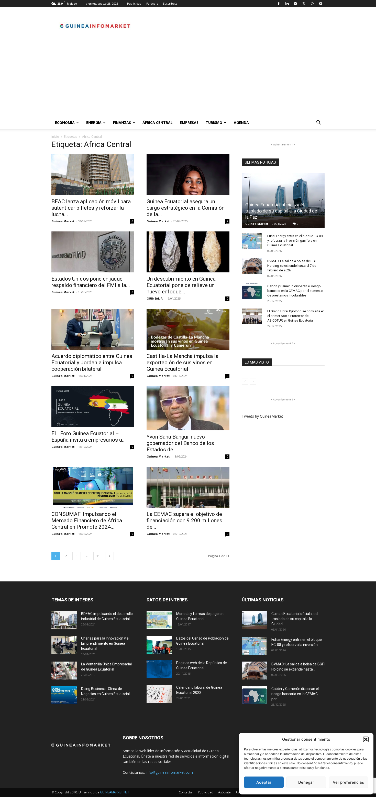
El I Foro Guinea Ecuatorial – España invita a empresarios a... (88, 436)
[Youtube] (321, 3)
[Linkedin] (287, 3)
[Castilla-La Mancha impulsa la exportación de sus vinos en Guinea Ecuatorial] (188, 329)
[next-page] (109, 556)
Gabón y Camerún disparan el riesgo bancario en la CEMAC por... (295, 694)
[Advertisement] (188, 78)
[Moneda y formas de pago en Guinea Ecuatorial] (159, 620)
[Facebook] (278, 3)
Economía (65, 122)
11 (98, 556)
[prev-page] (245, 381)
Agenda (241, 122)
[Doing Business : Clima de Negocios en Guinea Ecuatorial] (64, 695)
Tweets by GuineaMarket (262, 416)
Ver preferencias (348, 782)
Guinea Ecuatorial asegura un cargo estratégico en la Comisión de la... (186, 207)
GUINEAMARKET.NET (114, 792)
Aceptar (263, 782)
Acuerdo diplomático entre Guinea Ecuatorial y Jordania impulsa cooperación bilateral (91, 362)
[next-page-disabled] (253, 381)
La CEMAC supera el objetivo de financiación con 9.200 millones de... (184, 520)
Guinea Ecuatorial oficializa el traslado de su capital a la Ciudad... (294, 619)
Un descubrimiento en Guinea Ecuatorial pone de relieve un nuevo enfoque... (181, 285)
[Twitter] (304, 3)
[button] (365, 739)
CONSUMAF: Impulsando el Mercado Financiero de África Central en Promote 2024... (86, 520)
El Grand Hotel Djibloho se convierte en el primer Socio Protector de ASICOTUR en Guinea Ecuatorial (296, 315)
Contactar (186, 792)
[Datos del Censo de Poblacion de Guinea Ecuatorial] (159, 645)
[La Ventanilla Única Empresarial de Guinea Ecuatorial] (64, 670)
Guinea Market (62, 221)
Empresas (189, 122)
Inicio (55, 136)
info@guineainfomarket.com (169, 772)
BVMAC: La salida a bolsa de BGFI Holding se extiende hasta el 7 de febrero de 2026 (292, 265)
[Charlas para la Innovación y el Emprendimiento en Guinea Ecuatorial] (64, 645)
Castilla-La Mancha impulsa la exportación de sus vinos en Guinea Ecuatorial (182, 362)
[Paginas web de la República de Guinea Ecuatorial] (159, 669)
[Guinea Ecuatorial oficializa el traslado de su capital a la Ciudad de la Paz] (283, 200)
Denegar (306, 782)
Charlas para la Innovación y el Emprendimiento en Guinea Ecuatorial (105, 643)
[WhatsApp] (312, 3)
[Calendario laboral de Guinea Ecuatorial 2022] (159, 694)
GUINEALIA (155, 298)
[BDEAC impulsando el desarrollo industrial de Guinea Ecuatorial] (64, 620)
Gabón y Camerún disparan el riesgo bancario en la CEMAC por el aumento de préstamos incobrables (295, 290)
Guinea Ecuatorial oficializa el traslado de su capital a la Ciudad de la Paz (281, 211)
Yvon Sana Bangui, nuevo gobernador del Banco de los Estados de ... (180, 443)
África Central (157, 122)
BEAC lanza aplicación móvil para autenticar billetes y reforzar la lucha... (91, 207)
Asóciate (224, 792)
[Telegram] (295, 3)
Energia (94, 122)
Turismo (214, 122)
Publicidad (134, 3)
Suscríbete (170, 3)
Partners (152, 3)
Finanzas (122, 122)
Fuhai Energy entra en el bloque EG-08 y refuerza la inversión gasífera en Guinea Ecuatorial (295, 240)
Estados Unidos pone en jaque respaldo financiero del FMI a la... (90, 282)
